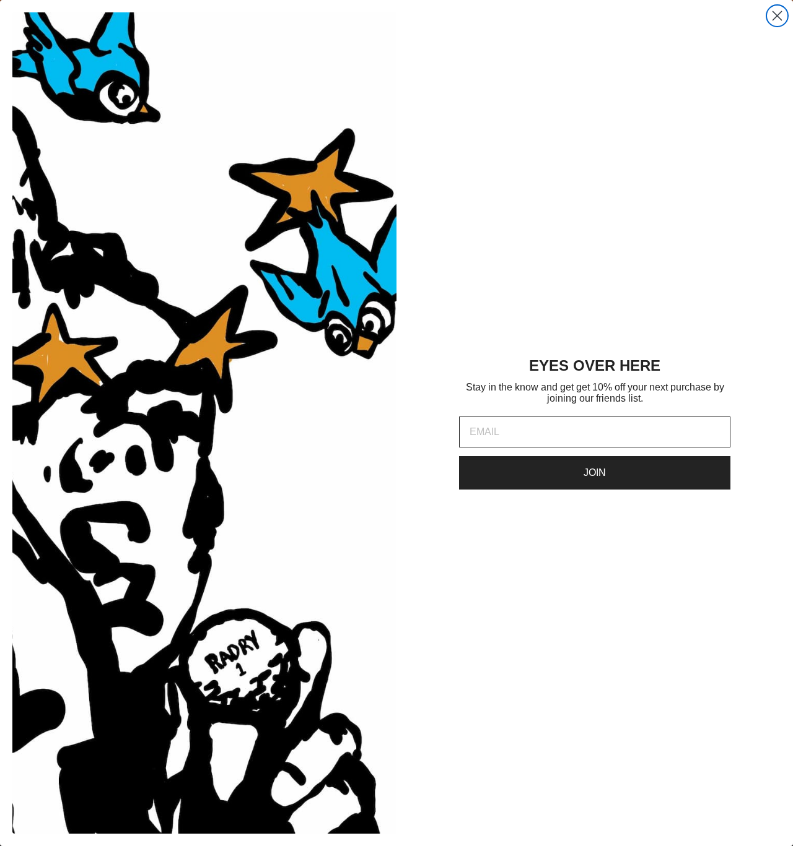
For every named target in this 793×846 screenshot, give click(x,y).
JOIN (595, 472)
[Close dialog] (777, 16)
